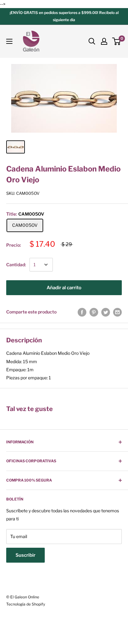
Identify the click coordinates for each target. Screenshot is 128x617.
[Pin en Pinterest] (93, 312)
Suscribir (25, 555)
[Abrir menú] (9, 41)
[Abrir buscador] (92, 41)
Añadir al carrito (64, 287)
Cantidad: (16, 264)
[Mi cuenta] (104, 41)
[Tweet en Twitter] (105, 312)
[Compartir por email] (117, 312)
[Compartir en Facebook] (82, 312)
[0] (117, 41)
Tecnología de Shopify (25, 604)
